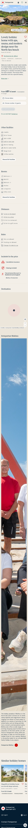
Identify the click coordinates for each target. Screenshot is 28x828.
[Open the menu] (25, 2)
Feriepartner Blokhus (7, 745)
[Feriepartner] (7, 2)
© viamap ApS (8, 327)
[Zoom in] (25, 323)
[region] (14, 310)
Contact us (14, 114)
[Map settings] (25, 319)
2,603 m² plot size (9, 141)
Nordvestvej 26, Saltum (11, 56)
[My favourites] (22, 2)
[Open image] (14, 19)
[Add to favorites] (25, 37)
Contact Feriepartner (9, 822)
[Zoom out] (25, 325)
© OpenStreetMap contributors (17, 327)
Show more (4, 78)
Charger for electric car (11, 245)
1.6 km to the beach (10, 214)
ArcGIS (2, 327)
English (5, 815)
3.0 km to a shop (9, 217)
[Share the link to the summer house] (25, 40)
